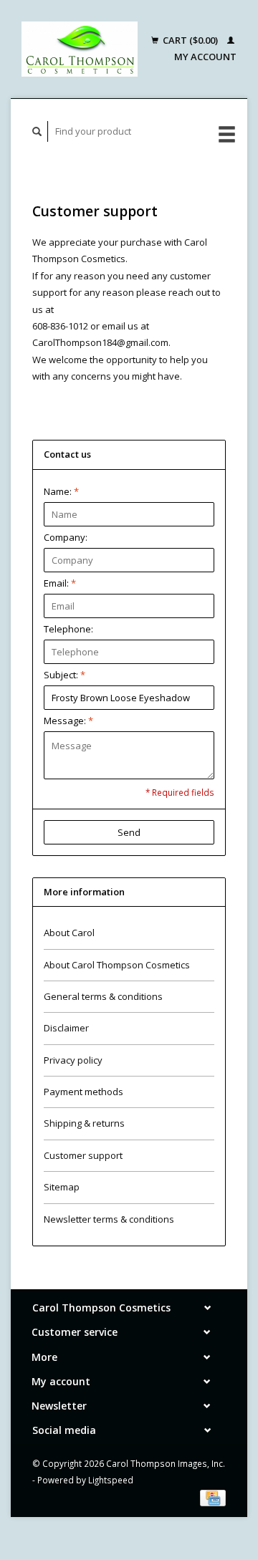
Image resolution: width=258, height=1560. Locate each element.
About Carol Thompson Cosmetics (117, 964)
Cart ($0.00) (190, 40)
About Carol (69, 932)
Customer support (83, 1155)
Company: (65, 537)
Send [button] (129, 832)
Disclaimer (66, 1027)
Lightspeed (110, 1480)
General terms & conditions (103, 996)
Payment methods (83, 1091)
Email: (60, 583)
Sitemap (62, 1186)
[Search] (37, 131)
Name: (61, 491)
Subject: (64, 674)
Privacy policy (73, 1060)
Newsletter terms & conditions (109, 1219)
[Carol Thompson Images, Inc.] (80, 49)
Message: (68, 720)
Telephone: (68, 628)
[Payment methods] (213, 1497)
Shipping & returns (84, 1123)
